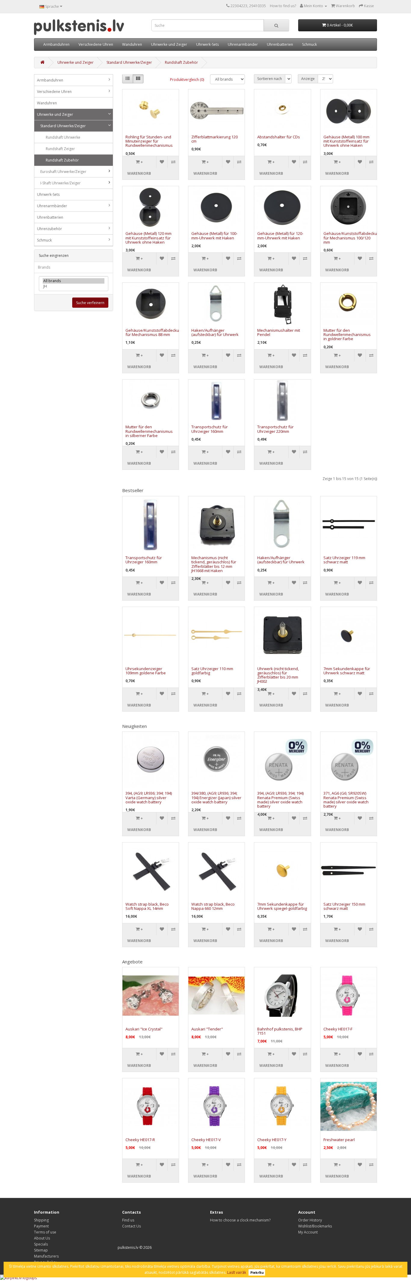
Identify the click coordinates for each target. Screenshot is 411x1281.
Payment (41, 1226)
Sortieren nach (269, 78)
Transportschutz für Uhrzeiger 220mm (275, 429)
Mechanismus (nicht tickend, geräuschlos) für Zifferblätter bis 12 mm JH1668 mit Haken (213, 564)
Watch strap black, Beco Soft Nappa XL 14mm (147, 906)
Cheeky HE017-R (140, 1139)
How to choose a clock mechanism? (240, 1220)
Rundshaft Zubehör (181, 62)
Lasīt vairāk (236, 1272)
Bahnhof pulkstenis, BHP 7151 (279, 1031)
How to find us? (283, 5)
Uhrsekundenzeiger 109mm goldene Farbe (145, 671)
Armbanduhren (56, 44)
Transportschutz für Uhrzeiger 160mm (209, 429)
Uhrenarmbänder (243, 44)
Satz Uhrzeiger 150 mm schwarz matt (344, 906)
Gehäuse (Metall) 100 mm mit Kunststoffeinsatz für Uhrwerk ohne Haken (346, 141)
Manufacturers (46, 1256)
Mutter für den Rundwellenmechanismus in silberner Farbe (149, 431)
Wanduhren (132, 44)
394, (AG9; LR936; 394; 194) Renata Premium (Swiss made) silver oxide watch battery (280, 799)
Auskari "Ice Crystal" (143, 1029)
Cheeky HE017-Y (271, 1139)
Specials (41, 1244)
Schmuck (309, 44)
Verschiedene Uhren (96, 44)
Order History (310, 1220)
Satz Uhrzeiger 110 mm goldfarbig (212, 671)
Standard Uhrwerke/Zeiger (129, 62)
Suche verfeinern (90, 302)
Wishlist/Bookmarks (315, 1226)
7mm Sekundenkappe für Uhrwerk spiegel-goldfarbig (282, 906)
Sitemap (41, 1250)
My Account (308, 1232)
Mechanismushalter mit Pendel (278, 332)
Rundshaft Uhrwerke (63, 137)
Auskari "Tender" (207, 1029)
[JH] (73, 286)
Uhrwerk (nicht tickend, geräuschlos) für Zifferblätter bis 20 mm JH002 (278, 675)
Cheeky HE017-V (206, 1139)
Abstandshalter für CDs (278, 137)
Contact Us (131, 1226)
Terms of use (45, 1232)
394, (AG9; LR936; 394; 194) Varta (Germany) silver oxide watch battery (148, 797)
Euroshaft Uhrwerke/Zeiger (63, 171)
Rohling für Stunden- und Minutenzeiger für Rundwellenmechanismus (149, 141)
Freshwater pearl (339, 1139)
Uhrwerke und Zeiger (169, 44)
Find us (128, 1220)
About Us (42, 1238)
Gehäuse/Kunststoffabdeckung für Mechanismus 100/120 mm (352, 238)
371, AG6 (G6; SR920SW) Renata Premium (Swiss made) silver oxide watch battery (346, 799)
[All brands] (73, 281)
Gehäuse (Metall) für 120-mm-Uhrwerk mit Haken (280, 235)
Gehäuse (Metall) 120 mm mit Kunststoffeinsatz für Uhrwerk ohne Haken (148, 238)
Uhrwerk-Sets (207, 44)
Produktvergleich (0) (187, 79)
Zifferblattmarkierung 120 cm (214, 139)
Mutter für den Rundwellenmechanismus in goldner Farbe (347, 335)
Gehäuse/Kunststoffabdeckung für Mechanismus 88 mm (154, 332)
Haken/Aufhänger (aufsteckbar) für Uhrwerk (215, 332)
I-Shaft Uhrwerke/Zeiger (60, 183)
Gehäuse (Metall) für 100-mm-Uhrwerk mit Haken (214, 235)
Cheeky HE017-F (337, 1029)
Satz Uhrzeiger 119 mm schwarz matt (344, 560)
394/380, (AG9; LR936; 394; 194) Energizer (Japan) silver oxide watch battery (216, 797)
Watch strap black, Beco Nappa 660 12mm (213, 906)
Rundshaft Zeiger (60, 148)
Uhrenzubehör (49, 228)
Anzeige (308, 78)
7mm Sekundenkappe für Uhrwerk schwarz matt (346, 671)
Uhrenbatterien (280, 44)
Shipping (41, 1220)
